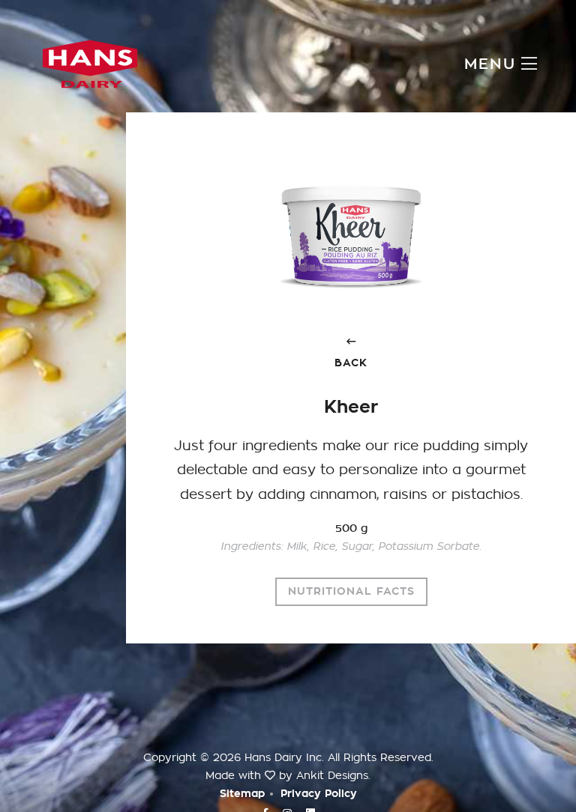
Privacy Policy (318, 794)
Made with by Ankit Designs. (288, 775)
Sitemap (242, 794)
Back (351, 363)
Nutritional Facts (351, 591)
